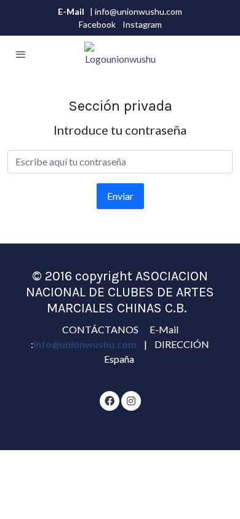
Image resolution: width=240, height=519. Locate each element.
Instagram (142, 24)
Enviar (120, 196)
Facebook (97, 24)
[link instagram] (131, 400)
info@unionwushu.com (85, 344)
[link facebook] (109, 400)
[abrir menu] (21, 54)
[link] (120, 54)
